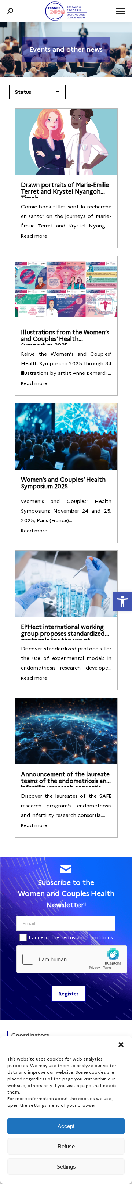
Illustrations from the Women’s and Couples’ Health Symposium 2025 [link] (65, 339)
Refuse (66, 1146)
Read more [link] (34, 236)
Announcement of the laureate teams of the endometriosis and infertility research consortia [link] (65, 781)
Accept (66, 1126)
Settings (66, 1166)
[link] (122, 601)
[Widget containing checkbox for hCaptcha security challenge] (65, 959)
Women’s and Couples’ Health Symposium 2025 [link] (63, 483)
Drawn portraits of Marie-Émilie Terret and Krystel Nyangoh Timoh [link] (65, 192)
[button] (121, 1044)
